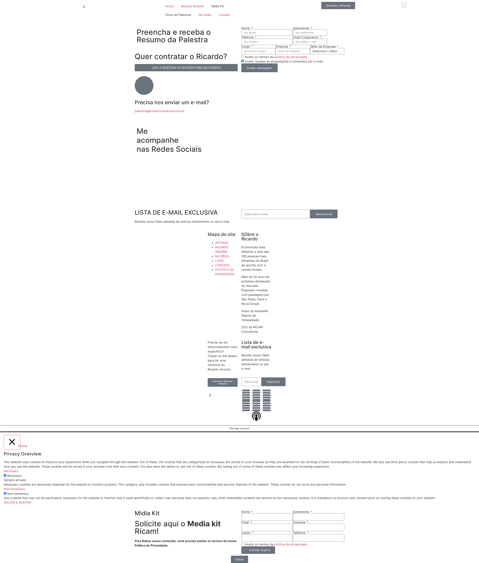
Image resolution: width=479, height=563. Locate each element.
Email (245, 522)
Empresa (282, 46)
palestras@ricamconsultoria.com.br (160, 111)
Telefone (247, 37)
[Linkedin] (246, 395)
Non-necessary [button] (14, 489)
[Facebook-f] (266, 395)
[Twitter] (246, 405)
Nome (246, 28)
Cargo (246, 46)
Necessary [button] (11, 471)
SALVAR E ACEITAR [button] (17, 502)
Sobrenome (301, 28)
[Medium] (266, 405)
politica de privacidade (290, 57)
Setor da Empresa (323, 46)
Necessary (14, 475)
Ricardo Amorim (192, 6)
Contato (224, 15)
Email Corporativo (306, 37)
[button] (404, 5)
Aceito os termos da (276, 57)
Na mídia (205, 15)
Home (169, 6)
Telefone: (300, 532)
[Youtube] (256, 405)
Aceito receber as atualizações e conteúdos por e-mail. (284, 61)
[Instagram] (256, 395)
